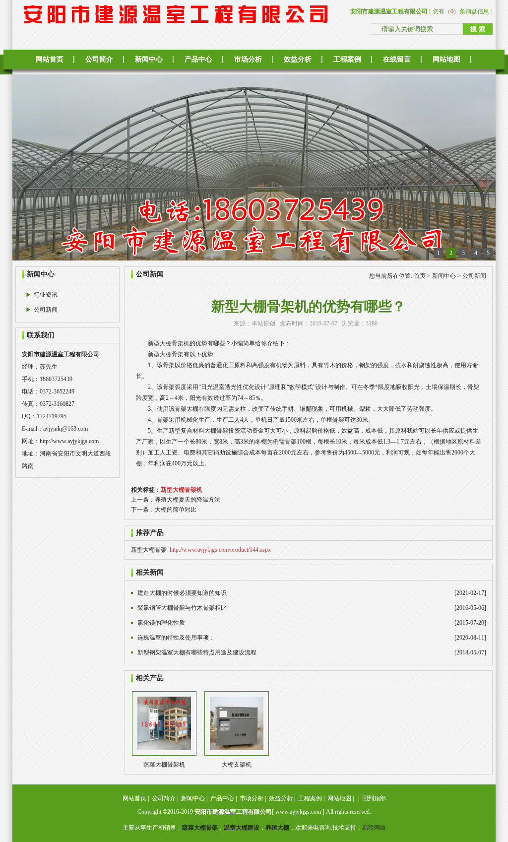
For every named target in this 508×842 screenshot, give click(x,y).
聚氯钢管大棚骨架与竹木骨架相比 (182, 607)
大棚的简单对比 (175, 509)
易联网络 (374, 827)
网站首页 (50, 59)
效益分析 (298, 59)
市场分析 (248, 59)
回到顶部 (374, 798)
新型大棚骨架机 (181, 489)
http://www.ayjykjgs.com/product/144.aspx (220, 549)
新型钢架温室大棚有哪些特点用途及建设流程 (196, 652)
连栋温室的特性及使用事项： (176, 637)
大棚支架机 (237, 764)
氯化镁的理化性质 (161, 622)
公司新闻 (46, 309)
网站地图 (446, 59)
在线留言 (397, 59)
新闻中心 (149, 59)
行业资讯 (46, 294)
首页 (420, 275)
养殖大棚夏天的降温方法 (187, 499)
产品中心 (198, 59)
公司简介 (99, 59)
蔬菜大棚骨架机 (164, 764)
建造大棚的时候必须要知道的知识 (182, 592)
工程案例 (347, 59)
